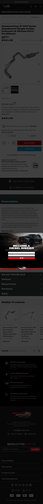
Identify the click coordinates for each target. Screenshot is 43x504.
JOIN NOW (21, 258)
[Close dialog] (41, 234)
